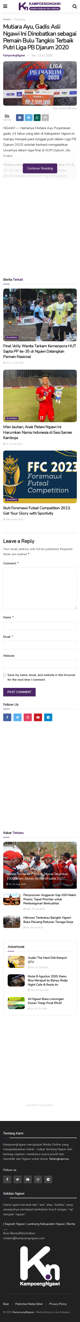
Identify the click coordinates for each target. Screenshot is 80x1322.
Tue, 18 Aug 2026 (34, 927)
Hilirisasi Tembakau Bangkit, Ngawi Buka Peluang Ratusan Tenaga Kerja (48, 920)
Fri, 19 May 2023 (14, 443)
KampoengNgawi (14, 55)
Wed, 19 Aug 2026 (35, 909)
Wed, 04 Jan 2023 (14, 519)
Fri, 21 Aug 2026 (17, 884)
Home (6, 19)
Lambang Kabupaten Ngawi (46, 1224)
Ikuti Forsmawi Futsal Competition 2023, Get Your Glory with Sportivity (36, 510)
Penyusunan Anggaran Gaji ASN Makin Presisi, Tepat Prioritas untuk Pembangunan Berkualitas (49, 899)
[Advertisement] (40, 229)
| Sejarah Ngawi (14, 1224)
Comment (11, 563)
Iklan (6, 1304)
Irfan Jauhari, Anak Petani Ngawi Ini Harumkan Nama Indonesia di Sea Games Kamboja (37, 432)
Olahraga (19, 19)
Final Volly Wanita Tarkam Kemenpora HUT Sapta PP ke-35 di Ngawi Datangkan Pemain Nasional (39, 351)
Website (9, 656)
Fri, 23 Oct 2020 (38, 1008)
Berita (71, 1224)
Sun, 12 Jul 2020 (42, 55)
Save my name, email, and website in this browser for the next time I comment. (41, 677)
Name (8, 617)
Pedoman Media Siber (29, 1304)
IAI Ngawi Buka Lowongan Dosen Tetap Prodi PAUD (46, 1001)
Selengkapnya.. (59, 1159)
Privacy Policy (58, 1304)
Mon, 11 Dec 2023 (14, 362)
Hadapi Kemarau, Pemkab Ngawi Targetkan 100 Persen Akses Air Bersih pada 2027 (37, 876)
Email (8, 637)
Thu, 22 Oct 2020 (39, 967)
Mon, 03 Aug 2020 (39, 990)
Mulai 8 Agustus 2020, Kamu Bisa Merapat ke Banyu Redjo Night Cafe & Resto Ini (48, 980)
